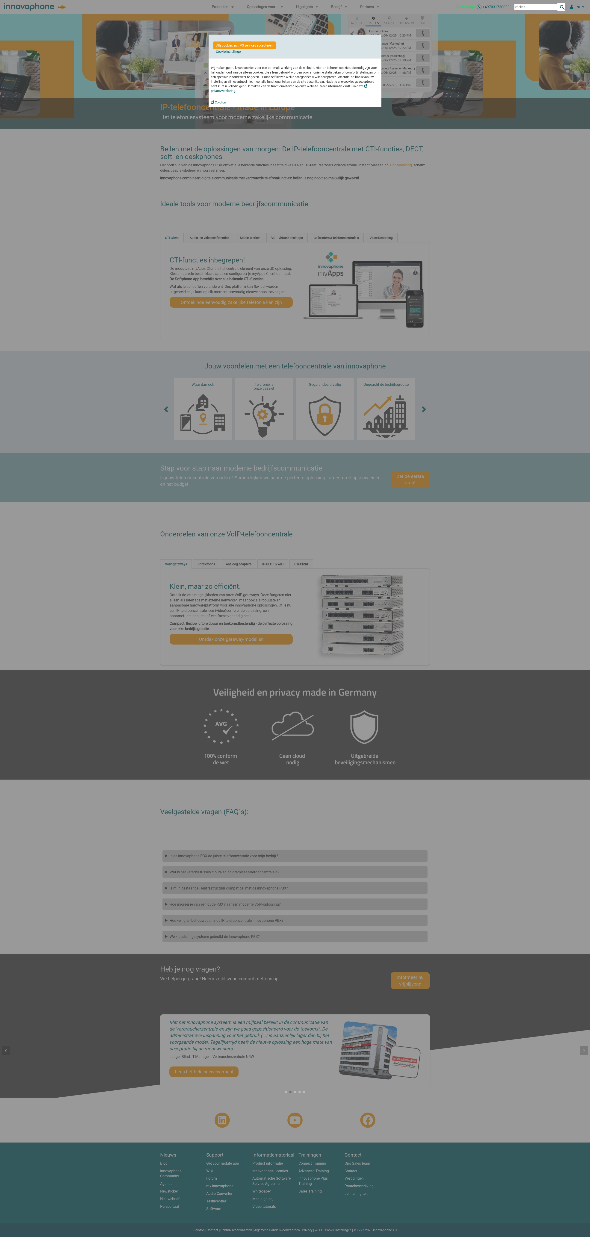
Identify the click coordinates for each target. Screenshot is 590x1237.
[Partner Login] (571, 7)
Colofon (220, 102)
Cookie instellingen (229, 51)
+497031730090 (496, 7)
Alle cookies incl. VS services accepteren (244, 45)
